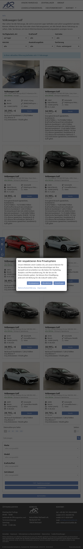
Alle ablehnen (46, 283)
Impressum (41, 288)
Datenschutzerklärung (27, 288)
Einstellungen (59, 283)
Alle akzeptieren (33, 283)
